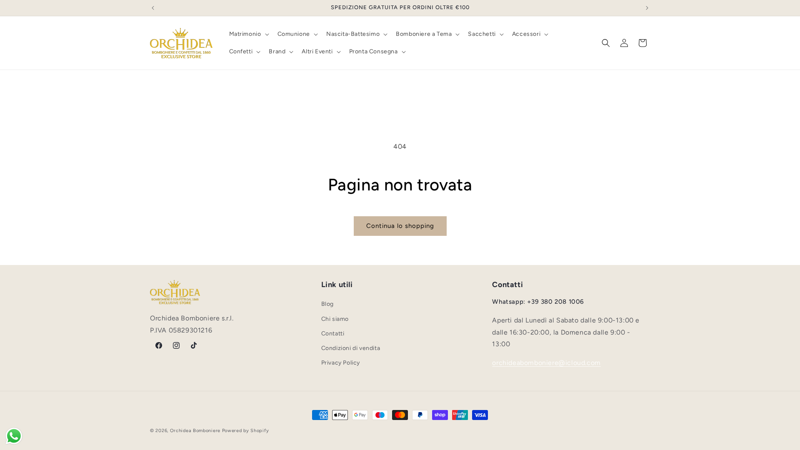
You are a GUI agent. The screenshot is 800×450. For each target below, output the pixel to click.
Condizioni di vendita (350, 348)
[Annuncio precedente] (153, 8)
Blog (327, 304)
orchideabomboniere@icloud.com (546, 363)
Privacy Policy (340, 362)
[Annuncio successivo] (647, 8)
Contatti (333, 333)
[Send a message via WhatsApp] (14, 436)
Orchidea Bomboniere (195, 430)
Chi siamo (335, 318)
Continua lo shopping (400, 226)
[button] (248, 34)
